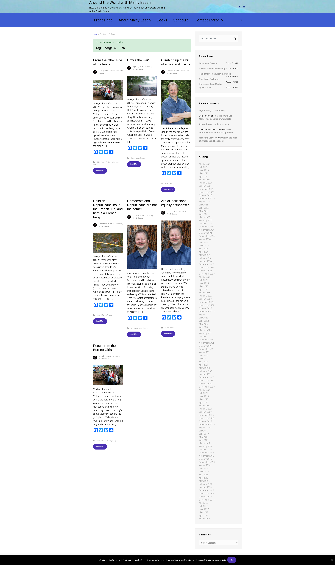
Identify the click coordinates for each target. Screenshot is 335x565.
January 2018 (205, 487)
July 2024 (203, 242)
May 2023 (203, 286)
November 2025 (206, 192)
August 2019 (205, 427)
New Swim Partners (209, 79)
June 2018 (204, 471)
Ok (232, 560)
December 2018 (206, 452)
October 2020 (205, 383)
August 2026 (205, 164)
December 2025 (206, 189)
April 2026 (203, 176)
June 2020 (204, 396)
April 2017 (203, 515)
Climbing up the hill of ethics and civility (175, 62)
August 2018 (205, 465)
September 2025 (207, 198)
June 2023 (204, 283)
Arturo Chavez (206, 124)
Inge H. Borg (205, 110)
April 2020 (203, 402)
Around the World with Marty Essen (120, 2)
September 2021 (207, 349)
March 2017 (204, 518)
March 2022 (204, 330)
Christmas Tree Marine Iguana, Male (210, 86)
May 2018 (203, 474)
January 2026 (205, 186)
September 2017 (207, 500)
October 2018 (205, 459)
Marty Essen (138, 69)
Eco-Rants (134, 328)
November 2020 (206, 380)
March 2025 (204, 217)
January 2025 (205, 223)
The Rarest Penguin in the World (215, 74)
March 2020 (204, 405)
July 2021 (203, 355)
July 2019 (203, 431)
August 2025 (205, 201)
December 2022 (206, 302)
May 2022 (203, 324)
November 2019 (206, 418)
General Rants (169, 183)
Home (95, 34)
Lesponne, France (208, 63)
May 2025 (203, 211)
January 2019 (205, 449)
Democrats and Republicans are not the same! (142, 205)
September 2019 (207, 424)
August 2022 (205, 314)
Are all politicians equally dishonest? (175, 203)
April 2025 (203, 214)
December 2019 (206, 415)
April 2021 (203, 365)
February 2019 (205, 446)
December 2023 (206, 264)
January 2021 (205, 374)
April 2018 (203, 478)
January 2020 (205, 412)
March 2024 (204, 255)
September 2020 (207, 387)
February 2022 (205, 333)
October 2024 (205, 233)
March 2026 (204, 179)
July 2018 (203, 468)
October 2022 (205, 308)
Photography (115, 162)
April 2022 (203, 327)
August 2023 (205, 277)
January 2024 (205, 261)
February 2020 (205, 409)
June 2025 (204, 208)
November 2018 (206, 456)
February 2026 (205, 183)
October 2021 (205, 346)
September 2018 (207, 462)
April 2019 (203, 440)
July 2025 (203, 205)
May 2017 (203, 512)
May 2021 (203, 361)
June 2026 (204, 170)
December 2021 (206, 339)
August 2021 (205, 352)
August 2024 (205, 239)
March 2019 (204, 443)
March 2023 (204, 292)
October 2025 (205, 195)
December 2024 (206, 226)
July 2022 (203, 318)
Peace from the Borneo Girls (104, 348)
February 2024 (205, 258)
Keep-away (220, 110)
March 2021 (204, 368)
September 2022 (207, 311)
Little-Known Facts (103, 162)
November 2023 (206, 267)
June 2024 (204, 245)
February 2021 (205, 371)
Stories (95, 165)
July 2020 (203, 393)
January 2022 (205, 336)
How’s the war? (138, 60)
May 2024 (203, 248)
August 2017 (205, 503)
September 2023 (207, 274)
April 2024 (203, 252)
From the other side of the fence (107, 62)
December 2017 (206, 490)
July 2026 (203, 167)
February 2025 (205, 220)
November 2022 (206, 305)
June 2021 (204, 358)
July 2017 (203, 506)
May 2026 (203, 173)
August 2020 (205, 390)
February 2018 (205, 484)
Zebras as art (223, 124)
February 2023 (205, 296)
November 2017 (206, 493)
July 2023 (203, 280)
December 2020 (206, 377)
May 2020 (203, 399)
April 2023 (203, 289)
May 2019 (203, 437)
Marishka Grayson (208, 138)
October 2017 (205, 496)
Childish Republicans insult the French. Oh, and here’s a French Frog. (108, 209)
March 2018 (204, 481)
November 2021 (206, 343)
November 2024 (206, 230)
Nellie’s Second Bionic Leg (212, 68)
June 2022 (204, 321)
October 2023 (205, 270)
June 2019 (204, 434)
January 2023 (205, 299)
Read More (100, 171)
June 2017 (204, 509)
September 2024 (207, 236)
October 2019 (205, 421)
